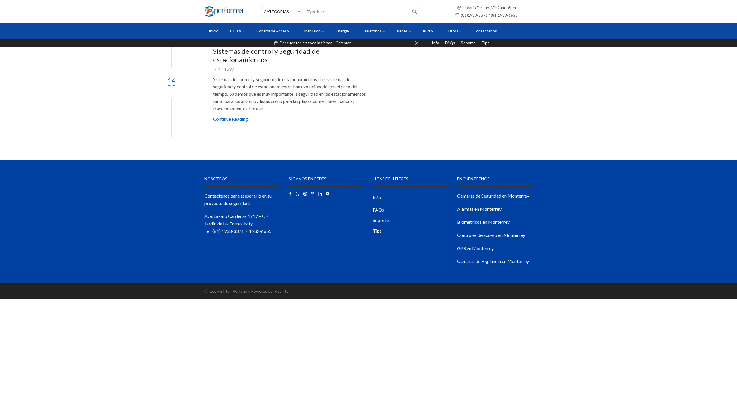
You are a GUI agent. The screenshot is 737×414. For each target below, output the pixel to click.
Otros (453, 30)
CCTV (235, 30)
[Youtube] (327, 193)
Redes (402, 30)
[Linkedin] (320, 193)
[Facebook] (290, 193)
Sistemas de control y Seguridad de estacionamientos (266, 55)
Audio (428, 30)
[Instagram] (305, 193)
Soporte (468, 42)
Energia (342, 30)
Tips (485, 42)
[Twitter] (297, 193)
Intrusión (312, 30)
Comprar (343, 42)
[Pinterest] (312, 193)
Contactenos (485, 30)
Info (435, 42)
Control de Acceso (272, 30)
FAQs (450, 42)
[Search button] (414, 11)
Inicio (214, 30)
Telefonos (373, 30)
